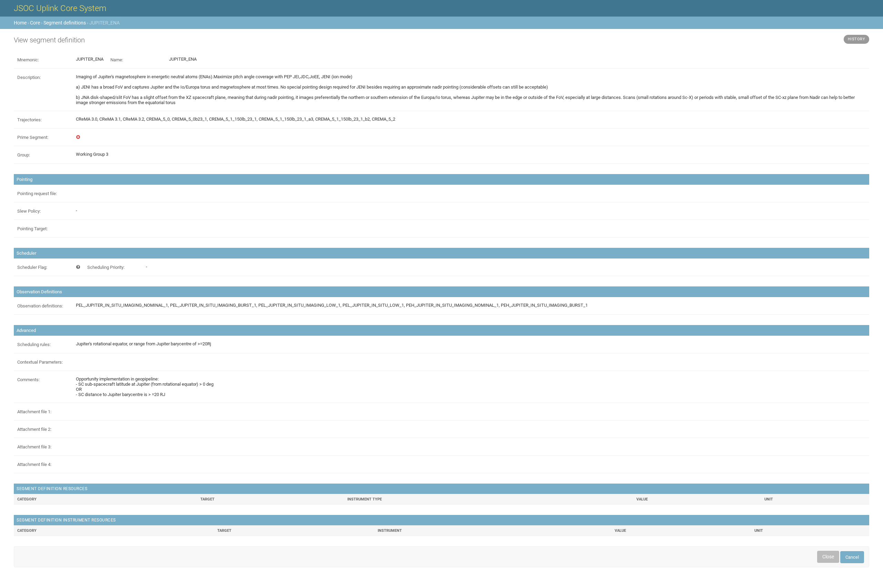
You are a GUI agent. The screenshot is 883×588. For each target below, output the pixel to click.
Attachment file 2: (34, 429)
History (856, 39)
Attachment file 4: (34, 464)
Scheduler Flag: (32, 267)
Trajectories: (29, 119)
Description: (29, 77)
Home (20, 23)
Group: (23, 155)
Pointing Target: (32, 228)
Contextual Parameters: (40, 362)
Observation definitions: (40, 305)
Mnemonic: (28, 59)
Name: (116, 59)
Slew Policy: (29, 211)
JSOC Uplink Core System (60, 8)
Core (35, 23)
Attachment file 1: (34, 411)
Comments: (28, 379)
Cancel (852, 557)
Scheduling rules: (34, 344)
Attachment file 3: (34, 446)
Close (828, 556)
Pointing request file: (37, 193)
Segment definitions (64, 23)
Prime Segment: (32, 137)
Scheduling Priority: (106, 267)
